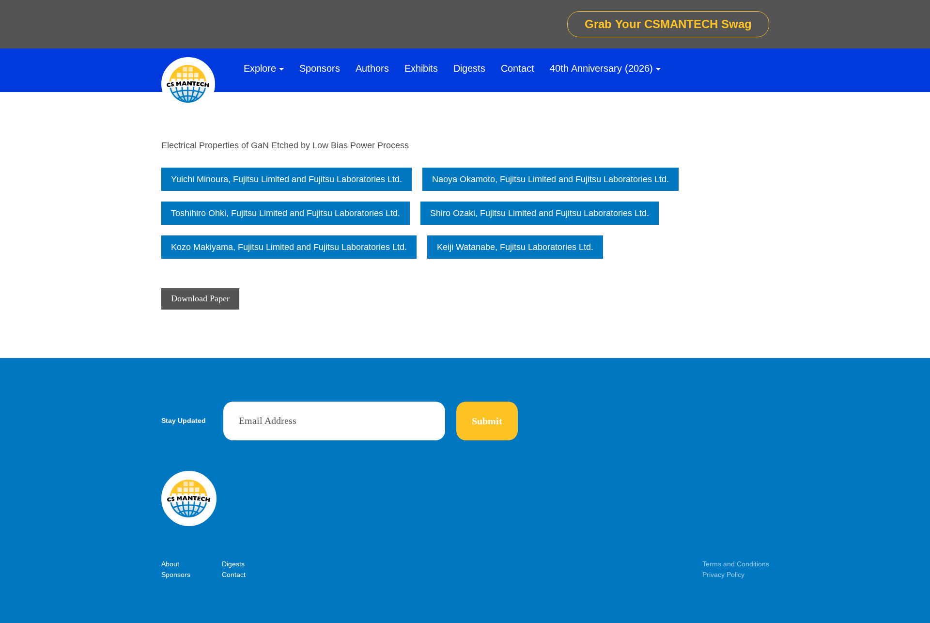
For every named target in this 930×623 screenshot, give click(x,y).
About (170, 564)
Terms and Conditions (735, 564)
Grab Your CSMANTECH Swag (668, 24)
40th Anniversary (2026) (601, 68)
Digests (469, 68)
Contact (517, 68)
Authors (372, 68)
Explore (260, 68)
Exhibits (421, 68)
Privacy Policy (723, 574)
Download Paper (200, 298)
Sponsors (319, 68)
